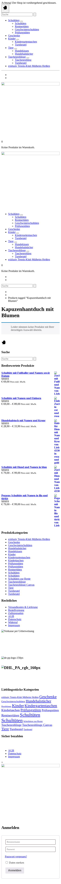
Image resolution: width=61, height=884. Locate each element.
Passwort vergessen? (16, 856)
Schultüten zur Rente (19, 578)
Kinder (12, 38)
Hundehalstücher (24, 53)
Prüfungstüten (22, 32)
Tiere (11, 47)
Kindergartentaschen (26, 41)
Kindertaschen (16, 560)
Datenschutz (14, 619)
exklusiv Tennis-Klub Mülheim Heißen (29, 66)
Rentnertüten (22, 26)
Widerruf (13, 622)
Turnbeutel (20, 44)
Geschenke (14, 35)
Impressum (14, 625)
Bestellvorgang (16, 610)
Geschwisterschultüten (27, 29)
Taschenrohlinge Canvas (21, 584)
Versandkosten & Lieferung (23, 607)
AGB (11, 616)
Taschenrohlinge (17, 56)
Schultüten (13, 20)
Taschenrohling (23, 59)
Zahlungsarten (15, 613)
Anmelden (14, 870)
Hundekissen (22, 50)
